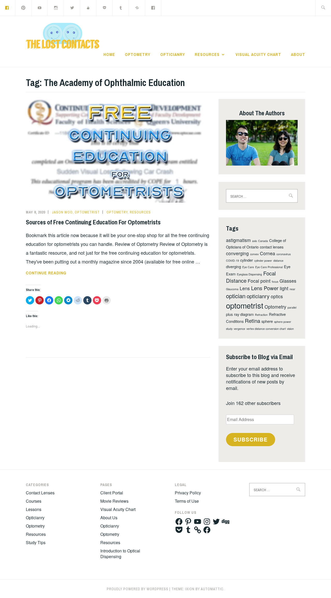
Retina (252, 320)
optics (277, 296)
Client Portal (111, 493)
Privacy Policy (188, 493)
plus (229, 314)
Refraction (261, 315)
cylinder (246, 260)
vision (290, 329)
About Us (108, 518)
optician (235, 295)
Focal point (259, 280)
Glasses (288, 280)
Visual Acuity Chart (258, 54)
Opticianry (172, 54)
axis (254, 241)
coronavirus (283, 254)
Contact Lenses (40, 493)
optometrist (244, 305)
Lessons (33, 509)
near (292, 289)
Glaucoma (232, 289)
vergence (239, 329)
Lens (245, 288)
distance (278, 260)
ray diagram (244, 314)
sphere (267, 321)
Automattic (212, 589)
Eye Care (248, 267)
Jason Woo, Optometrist (76, 212)
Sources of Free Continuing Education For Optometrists (93, 222)
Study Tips (36, 542)
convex (254, 254)
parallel (292, 307)
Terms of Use (187, 501)
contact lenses (271, 247)
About (298, 54)
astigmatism (238, 240)
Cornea (267, 253)
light (284, 288)
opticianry (258, 296)
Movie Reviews (114, 501)
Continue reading (62, 273)
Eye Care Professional (269, 267)
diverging (233, 266)
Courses (33, 501)
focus (275, 281)
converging (237, 253)
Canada (263, 241)
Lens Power (265, 288)
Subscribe (251, 439)
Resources (207, 54)
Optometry (137, 54)
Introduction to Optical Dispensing (120, 553)
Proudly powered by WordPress (137, 589)
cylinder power (263, 260)
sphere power (282, 322)
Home (109, 54)
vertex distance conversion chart (266, 329)
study (229, 329)
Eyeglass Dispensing (249, 274)
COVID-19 (232, 260)
